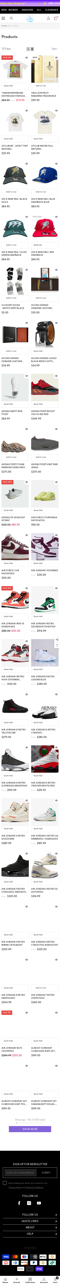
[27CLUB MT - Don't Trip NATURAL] (15, 122)
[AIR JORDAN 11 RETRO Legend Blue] (45, 652)
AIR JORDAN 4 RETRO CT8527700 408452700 (44, 943)
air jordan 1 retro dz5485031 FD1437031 (43, 625)
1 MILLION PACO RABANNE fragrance (43, 94)
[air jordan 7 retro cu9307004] (45, 971)
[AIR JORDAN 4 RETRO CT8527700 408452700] (45, 918)
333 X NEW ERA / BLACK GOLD (14, 200)
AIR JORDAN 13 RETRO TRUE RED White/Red (43, 784)
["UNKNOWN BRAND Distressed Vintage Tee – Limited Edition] (15, 69)
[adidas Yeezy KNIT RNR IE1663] (45, 440)
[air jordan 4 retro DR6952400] (15, 971)
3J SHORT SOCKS (12, 306)
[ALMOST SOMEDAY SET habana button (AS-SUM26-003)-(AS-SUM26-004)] (45, 1077)
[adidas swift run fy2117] (15, 387)
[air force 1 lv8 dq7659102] (15, 546)
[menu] (3, 18)
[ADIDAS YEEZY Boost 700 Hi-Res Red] (45, 387)
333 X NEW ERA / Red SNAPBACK (42, 253)
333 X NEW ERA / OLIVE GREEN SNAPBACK (14, 253)
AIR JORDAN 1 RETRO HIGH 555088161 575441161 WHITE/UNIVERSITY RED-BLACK (15, 678)
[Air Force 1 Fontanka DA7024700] (45, 493)
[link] (16, 1280)
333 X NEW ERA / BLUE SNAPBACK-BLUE (43, 200)
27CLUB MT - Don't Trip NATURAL (14, 147)
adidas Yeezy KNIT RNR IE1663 (44, 466)
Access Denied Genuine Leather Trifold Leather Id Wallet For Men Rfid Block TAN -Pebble (14, 360)
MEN (4, 10)
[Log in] (48, 18)
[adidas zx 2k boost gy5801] (15, 493)
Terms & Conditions (34, 1187)
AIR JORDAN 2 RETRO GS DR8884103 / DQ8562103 (44, 837)
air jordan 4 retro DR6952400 (13, 996)
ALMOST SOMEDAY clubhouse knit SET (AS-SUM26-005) (43, 1050)
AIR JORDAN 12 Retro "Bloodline (13, 731)
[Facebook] (19, 1203)
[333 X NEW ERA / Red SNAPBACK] (45, 228)
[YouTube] (39, 1203)
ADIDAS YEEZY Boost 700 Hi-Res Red (43, 412)
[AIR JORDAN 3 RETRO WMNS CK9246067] (15, 918)
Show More (30, 1129)
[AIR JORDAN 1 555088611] (45, 546)
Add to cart (41, 86)
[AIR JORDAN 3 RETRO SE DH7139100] (45, 865)
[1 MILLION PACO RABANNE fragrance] (45, 69)
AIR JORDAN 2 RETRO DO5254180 (13, 837)
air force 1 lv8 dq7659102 (10, 572)
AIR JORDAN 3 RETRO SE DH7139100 (44, 890)
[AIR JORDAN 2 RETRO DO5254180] (15, 812)
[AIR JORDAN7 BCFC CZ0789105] (15, 1024)
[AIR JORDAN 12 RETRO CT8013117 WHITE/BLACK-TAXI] (45, 706)
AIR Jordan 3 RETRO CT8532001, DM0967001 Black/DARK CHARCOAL (14, 891)
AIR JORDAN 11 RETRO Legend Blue (43, 678)
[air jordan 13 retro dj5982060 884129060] (15, 759)
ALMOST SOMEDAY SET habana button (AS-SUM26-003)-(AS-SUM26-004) (44, 1103)
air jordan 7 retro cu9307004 (43, 996)
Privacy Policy (15, 1187)
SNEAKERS (27, 10)
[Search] (11, 18)
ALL (39, 10)
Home (4, 26)
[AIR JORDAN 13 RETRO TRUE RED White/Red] (45, 759)
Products (14, 26)
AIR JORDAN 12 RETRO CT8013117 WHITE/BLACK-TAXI (43, 731)
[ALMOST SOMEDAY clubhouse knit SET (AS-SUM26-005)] (45, 1024)
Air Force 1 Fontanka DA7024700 (44, 519)
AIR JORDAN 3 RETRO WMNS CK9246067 (13, 943)
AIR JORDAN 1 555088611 (44, 571)
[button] (28, 49)
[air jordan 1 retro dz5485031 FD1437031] (45, 599)
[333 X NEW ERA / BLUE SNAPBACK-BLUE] (45, 175)
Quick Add (8, 86)
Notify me (37, 245)
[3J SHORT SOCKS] (15, 281)
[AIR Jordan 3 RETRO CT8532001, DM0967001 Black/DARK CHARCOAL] (15, 865)
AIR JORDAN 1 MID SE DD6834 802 (12, 625)
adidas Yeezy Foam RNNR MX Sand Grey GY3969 (13, 466)
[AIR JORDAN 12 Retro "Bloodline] (15, 706)
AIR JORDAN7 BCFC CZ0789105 (11, 1049)
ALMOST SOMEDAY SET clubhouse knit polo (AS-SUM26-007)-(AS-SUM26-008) (14, 1103)
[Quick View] (26, 57)
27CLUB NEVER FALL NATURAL (42, 147)
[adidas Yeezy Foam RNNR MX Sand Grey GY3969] (15, 440)
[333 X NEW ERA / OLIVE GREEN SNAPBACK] (15, 228)
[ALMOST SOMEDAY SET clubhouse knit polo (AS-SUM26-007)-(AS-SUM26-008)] (15, 1077)
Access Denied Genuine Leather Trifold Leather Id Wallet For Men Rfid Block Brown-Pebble (44, 307)
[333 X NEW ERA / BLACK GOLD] (15, 175)
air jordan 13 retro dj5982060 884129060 (14, 784)
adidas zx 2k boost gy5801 (13, 519)
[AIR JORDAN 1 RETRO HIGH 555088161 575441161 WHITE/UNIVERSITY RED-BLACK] (15, 652)
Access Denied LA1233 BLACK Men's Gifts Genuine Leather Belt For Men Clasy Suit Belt (44, 360)
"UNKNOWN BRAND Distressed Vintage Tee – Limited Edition (13, 95)
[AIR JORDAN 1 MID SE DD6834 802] (15, 599)
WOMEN (13, 10)
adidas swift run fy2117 (11, 412)
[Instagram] (29, 1203)
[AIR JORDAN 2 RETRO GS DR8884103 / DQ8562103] (45, 812)
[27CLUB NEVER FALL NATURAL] (45, 122)
